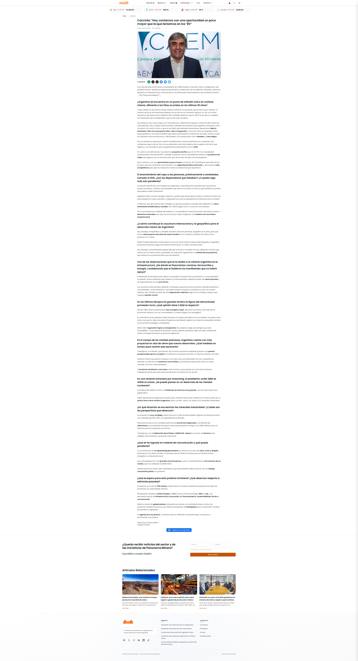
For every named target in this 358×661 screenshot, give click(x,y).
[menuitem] (150, 3)
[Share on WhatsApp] (148, 81)
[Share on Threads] (157, 81)
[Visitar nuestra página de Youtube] (139, 640)
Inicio (124, 16)
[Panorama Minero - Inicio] (124, 3)
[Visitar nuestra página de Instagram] (134, 640)
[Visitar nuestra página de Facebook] (124, 640)
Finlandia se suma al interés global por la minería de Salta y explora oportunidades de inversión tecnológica (217, 600)
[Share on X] (152, 81)
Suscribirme (214, 555)
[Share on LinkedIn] (161, 81)
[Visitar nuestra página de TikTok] (148, 640)
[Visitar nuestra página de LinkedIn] (143, 640)
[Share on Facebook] (165, 81)
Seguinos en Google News (181, 530)
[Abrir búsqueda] (234, 3)
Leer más (125, 608)
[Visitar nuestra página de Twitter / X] (129, 640)
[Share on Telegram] (169, 81)
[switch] (230, 3)
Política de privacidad (229, 654)
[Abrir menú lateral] (239, 3)
